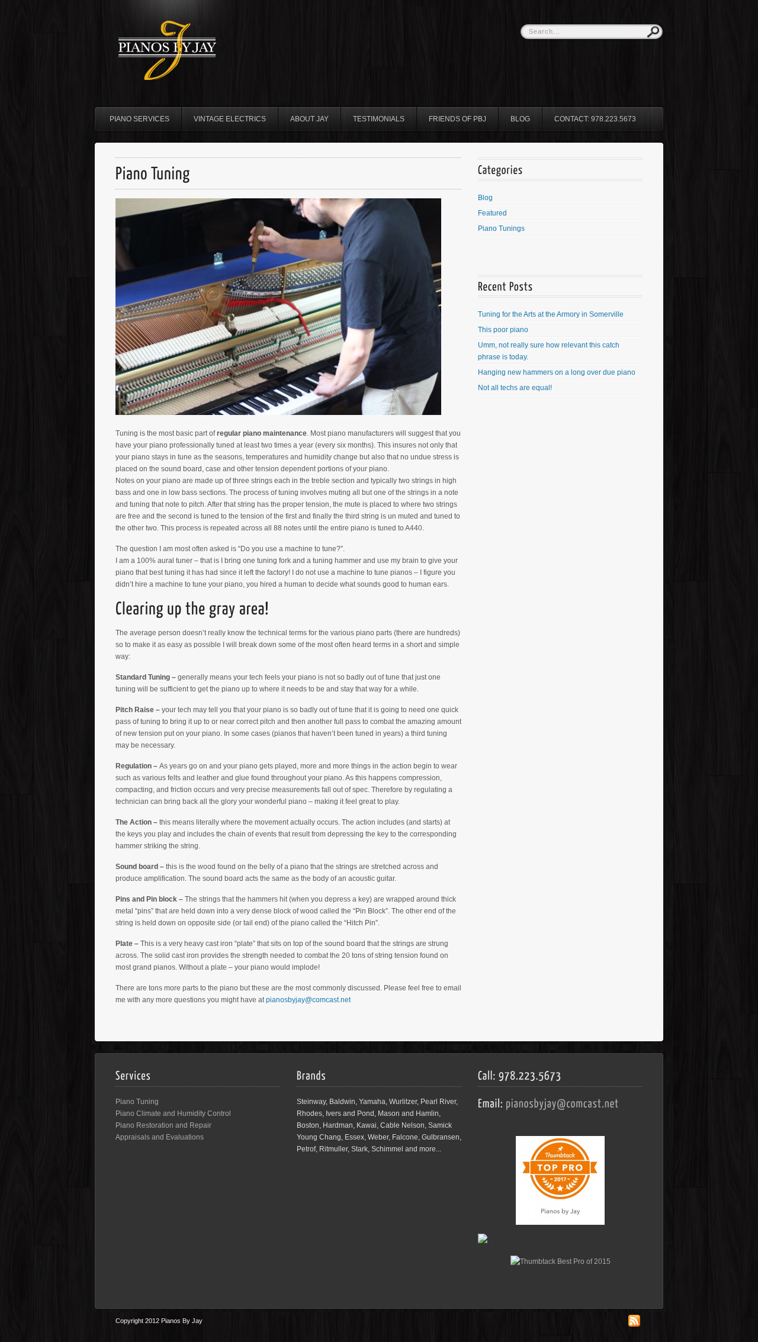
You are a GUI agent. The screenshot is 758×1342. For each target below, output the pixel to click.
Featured (492, 213)
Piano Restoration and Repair (163, 1125)
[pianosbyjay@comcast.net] (562, 1102)
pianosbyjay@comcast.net (308, 1000)
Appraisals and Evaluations (159, 1137)
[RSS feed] (634, 1324)
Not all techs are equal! (515, 388)
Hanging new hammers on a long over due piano (556, 372)
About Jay (309, 119)
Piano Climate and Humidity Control (173, 1113)
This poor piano (503, 330)
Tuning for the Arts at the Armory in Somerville (551, 314)
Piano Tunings (501, 228)
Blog (520, 119)
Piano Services (139, 119)
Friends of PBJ (457, 119)
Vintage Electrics (230, 119)
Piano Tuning (137, 1102)
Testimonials (378, 119)
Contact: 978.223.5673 (595, 119)
